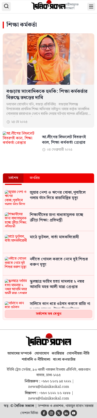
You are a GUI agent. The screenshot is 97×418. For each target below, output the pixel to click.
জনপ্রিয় (35, 178)
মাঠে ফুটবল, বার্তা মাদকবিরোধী (54, 237)
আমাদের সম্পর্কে (19, 353)
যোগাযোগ (42, 353)
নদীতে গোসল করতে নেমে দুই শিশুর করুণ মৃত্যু (59, 262)
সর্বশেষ (13, 178)
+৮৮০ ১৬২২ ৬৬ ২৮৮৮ (55, 393)
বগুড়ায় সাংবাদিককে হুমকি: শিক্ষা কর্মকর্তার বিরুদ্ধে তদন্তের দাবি (47, 94)
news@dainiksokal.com (48, 387)
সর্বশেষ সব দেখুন (48, 314)
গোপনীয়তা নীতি (78, 353)
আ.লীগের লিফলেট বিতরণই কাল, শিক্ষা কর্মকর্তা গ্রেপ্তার (64, 140)
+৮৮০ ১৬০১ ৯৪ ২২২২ (56, 381)
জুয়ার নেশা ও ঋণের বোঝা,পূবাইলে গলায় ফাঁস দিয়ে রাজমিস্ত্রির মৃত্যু (57, 195)
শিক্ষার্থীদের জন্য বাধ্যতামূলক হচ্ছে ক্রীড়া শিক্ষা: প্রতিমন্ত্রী (56, 217)
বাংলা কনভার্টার (64, 359)
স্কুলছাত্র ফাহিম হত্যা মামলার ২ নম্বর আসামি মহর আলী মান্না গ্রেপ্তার (57, 284)
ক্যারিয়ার (58, 353)
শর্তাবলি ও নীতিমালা (36, 359)
